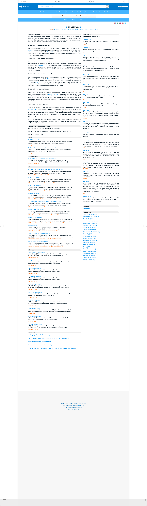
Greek (76, 29)
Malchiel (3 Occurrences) (89, 257)
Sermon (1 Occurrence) (89, 255)
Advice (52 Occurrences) (89, 236)
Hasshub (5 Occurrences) (89, 253)
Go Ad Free (3, 499)
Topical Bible (63, 348)
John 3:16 (38, 82)
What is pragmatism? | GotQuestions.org (39, 335)
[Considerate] (145, 230)
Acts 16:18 (86, 141)
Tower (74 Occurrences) (89, 249)
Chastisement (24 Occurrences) (91, 232)
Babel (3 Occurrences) (89, 259)
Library (86, 29)
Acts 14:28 (86, 133)
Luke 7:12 (85, 55)
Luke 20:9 (85, 65)
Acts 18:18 (86, 150)
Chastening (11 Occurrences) (90, 234)
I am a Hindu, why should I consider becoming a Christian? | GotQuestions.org (48, 338)
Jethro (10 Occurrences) (89, 244)
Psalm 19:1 (50, 52)
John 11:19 (86, 75)
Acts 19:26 (86, 162)
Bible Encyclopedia (54, 348)
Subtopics (91, 29)
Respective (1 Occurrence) (90, 223)
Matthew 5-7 (50, 79)
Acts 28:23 (86, 181)
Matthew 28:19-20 (53, 94)
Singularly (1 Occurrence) (89, 242)
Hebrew (81, 29)
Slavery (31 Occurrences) (89, 247)
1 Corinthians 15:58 (44, 111)
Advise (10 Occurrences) (89, 238)
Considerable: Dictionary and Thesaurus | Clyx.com (41, 345)
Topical (25, 23)
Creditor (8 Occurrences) (89, 229)
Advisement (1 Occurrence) (90, 240)
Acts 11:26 (86, 110)
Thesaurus (71, 29)
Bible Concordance (33, 348)
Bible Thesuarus (72, 348)
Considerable (86, 208)
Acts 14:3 (85, 121)
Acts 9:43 (85, 94)
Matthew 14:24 (87, 39)
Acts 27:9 (85, 171)
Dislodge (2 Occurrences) (90, 225)
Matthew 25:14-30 (33, 109)
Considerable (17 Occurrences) (91, 219)
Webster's (56, 29)
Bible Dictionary (43, 348)
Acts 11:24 (86, 102)
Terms (96, 29)
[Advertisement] (73, 379)
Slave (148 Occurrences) (89, 251)
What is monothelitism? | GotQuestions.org (39, 341)
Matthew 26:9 (86, 47)
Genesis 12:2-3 (43, 65)
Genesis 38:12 (87, 196)
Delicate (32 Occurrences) (90, 227)
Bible (22, 23)
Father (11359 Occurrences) (90, 214)
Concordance (63, 29)
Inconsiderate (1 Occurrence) (90, 221)
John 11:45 (86, 84)
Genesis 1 (31, 50)
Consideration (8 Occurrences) (91, 216)
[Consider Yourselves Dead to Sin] (2, 230)
